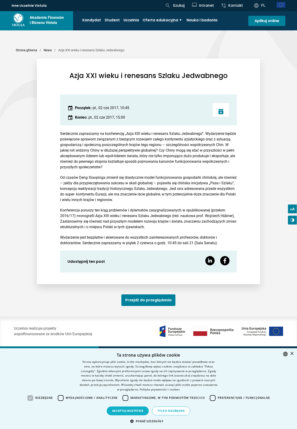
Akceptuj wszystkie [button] (127, 411)
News (48, 50)
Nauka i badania (202, 20)
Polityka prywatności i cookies (160, 389)
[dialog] (148, 388)
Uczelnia (131, 20)
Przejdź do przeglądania (148, 300)
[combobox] (285, 354)
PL (263, 5)
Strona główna (26, 50)
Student (112, 20)
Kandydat (91, 20)
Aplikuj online (267, 20)
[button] (148, 421)
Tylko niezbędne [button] (171, 411)
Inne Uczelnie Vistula (29, 5)
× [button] (292, 353)
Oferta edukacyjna (160, 20)
